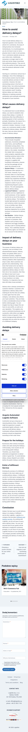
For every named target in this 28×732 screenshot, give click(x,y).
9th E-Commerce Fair (11, 588)
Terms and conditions (11, 682)
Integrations (14, 680)
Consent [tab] (5, 339)
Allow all (14, 385)
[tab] (12, 601)
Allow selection (14, 390)
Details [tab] (14, 339)
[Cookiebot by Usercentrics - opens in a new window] (20, 335)
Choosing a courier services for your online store (6, 549)
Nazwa (5, 643)
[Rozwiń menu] (24, 3)
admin (6, 36)
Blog (3, 26)
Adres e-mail (7, 650)
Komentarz (7, 622)
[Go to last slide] (4, 585)
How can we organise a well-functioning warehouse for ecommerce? (21, 550)
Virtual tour (17, 677)
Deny (14, 395)
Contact (10, 677)
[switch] (24, 370)
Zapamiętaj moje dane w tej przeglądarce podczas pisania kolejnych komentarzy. (12, 664)
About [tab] (23, 339)
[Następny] (23, 585)
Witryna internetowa (9, 658)
